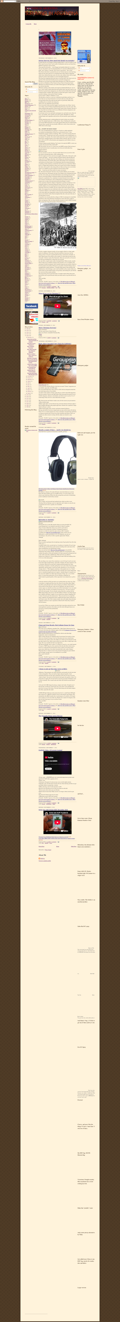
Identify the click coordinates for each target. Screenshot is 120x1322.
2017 (27, 333)
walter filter (27, 234)
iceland (26, 288)
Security (26, 106)
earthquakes (27, 178)
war (25, 146)
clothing (26, 167)
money (26, 132)
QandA (26, 164)
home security (28, 114)
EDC (26, 102)
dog (25, 209)
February (29, 391)
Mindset (26, 99)
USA (26, 158)
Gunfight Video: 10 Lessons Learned (31, 370)
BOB (26, 156)
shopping (27, 297)
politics (26, 118)
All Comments (30, 91)
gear (26, 98)
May (28, 386)
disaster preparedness (29, 105)
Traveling (27, 205)
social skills (27, 252)
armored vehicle (28, 263)
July (28, 383)
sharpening (27, 212)
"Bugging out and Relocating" (53, 532)
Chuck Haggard (42, 384)
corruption (27, 244)
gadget (26, 248)
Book (35, 24)
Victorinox (27, 260)
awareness (27, 217)
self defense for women (29, 172)
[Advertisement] (32, 53)
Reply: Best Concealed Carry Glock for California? (31, 351)
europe (26, 245)
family (26, 220)
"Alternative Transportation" (87, 578)
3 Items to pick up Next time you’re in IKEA (32, 364)
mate (26, 270)
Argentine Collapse (29, 120)
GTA (26, 237)
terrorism (27, 179)
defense (26, 160)
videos (26, 138)
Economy (27, 121)
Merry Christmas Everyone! (30, 347)
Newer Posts (41, 846)
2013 (27, 398)
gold (26, 125)
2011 (27, 401)
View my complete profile (45, 861)
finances (26, 117)
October (29, 377)
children (26, 219)
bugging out (27, 136)
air (25, 238)
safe (25, 296)
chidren (26, 242)
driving (26, 231)
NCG (26, 256)
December (29, 337)
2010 (27, 403)
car (25, 198)
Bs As (26, 255)
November (29, 376)
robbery (26, 224)
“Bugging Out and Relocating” (57, 550)
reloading (27, 295)
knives (26, 107)
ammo (26, 139)
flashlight (27, 128)
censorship (27, 208)
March (28, 389)
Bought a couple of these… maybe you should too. (31, 355)
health (26, 131)
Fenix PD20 (80, 188)
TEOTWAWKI (28, 227)
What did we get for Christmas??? (31, 344)
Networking (27, 204)
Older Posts (73, 846)
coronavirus (27, 182)
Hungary (26, 278)
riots (26, 171)
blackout (26, 169)
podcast (26, 200)
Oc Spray (27, 257)
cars (25, 140)
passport (26, 292)
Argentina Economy (29, 134)
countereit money (28, 230)
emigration (27, 267)
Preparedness (27, 113)
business (26, 157)
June (28, 384)
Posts (28, 89)
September (29, 379)
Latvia (26, 281)
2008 (27, 406)
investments (27, 161)
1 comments (54, 320)
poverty (26, 186)
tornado (26, 300)
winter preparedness (29, 175)
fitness (26, 189)
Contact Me (28, 24)
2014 (27, 396)
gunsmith (27, 251)
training (26, 233)
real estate (27, 168)
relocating (27, 123)
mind (26, 271)
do (25, 285)
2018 (27, 332)
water (26, 153)
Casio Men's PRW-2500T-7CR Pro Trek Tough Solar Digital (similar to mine (57, 838)
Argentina (27, 116)
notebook (27, 273)
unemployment (28, 275)
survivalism (27, 129)
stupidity (26, 299)
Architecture (27, 197)
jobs (26, 162)
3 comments (53, 512)
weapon (26, 201)
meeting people (28, 290)
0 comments (53, 337)
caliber (26, 195)
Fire (25, 143)
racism (26, 293)
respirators (27, 274)
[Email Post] (58, 286)
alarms (26, 229)
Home (57, 846)
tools (26, 193)
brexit (26, 206)
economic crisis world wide (30, 110)
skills (26, 191)
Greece (26, 149)
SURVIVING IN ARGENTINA (41, 8)
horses (26, 286)
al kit (26, 282)
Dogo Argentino (28, 194)
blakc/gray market (28, 241)
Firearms (26, 101)
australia (26, 240)
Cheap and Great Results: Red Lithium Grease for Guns (32, 361)
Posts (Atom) (48, 850)
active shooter (27, 262)
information (27, 268)
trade (26, 253)
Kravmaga (27, 279)
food (26, 124)
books (26, 184)
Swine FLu (27, 151)
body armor (27, 176)
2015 (27, 395)
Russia (26, 165)
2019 (27, 330)
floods (26, 246)
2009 (27, 405)
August (29, 381)
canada (26, 264)
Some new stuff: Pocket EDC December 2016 (32, 373)
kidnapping (27, 211)
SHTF (26, 135)
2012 (27, 400)
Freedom (26, 127)
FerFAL (42, 858)
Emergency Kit (28, 226)
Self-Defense (27, 103)
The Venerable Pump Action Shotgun (31, 367)
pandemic (27, 190)
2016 (27, 335)
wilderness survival (29, 180)
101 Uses (27, 202)
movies (26, 183)
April (28, 388)
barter (26, 145)
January (29, 393)
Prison (26, 259)
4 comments (53, 286)
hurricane (27, 154)
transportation (27, 187)
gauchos (26, 249)
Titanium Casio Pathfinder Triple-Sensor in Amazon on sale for (53, 837)
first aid (26, 150)
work (26, 235)
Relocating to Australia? (32, 358)
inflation (26, 147)
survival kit (27, 173)
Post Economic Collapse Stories (31, 213)
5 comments (53, 802)
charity (26, 266)
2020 (27, 328)
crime (26, 109)
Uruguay (26, 216)
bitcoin (26, 284)
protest (26, 223)
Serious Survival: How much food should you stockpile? (32, 340)
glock (26, 222)
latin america (27, 289)
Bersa (26, 277)
